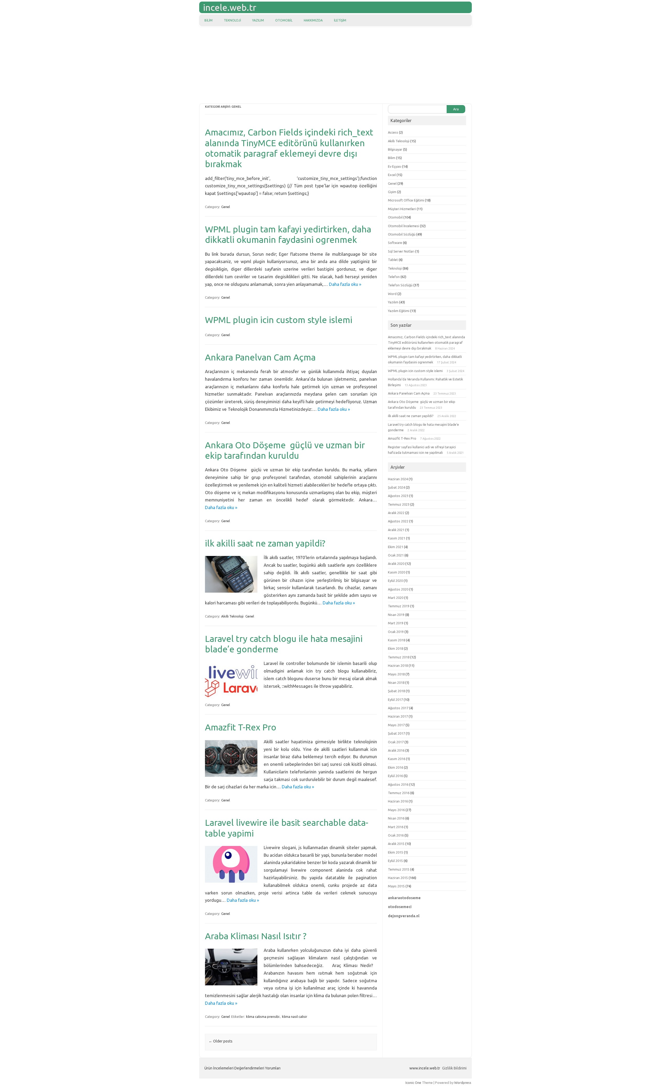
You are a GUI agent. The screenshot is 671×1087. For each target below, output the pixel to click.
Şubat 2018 (396, 691)
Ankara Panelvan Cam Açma (260, 357)
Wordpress (462, 1082)
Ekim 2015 (395, 852)
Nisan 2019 (396, 614)
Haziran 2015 (398, 878)
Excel (392, 175)
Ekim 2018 (395, 648)
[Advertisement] (335, 65)
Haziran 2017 (398, 716)
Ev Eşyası (394, 166)
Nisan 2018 (396, 682)
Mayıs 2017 (396, 725)
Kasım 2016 (396, 759)
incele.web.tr (229, 7)
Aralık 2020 (396, 563)
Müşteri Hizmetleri (402, 209)
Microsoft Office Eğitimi (406, 200)
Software (395, 242)
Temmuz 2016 (398, 793)
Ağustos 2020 (398, 589)
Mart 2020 (395, 597)
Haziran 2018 (398, 665)
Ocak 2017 (396, 742)
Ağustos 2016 (398, 784)
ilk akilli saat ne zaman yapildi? (265, 543)
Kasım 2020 (396, 572)
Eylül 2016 (395, 776)
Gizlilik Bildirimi (454, 1068)
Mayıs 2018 (396, 674)
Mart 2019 (395, 623)
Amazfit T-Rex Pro (240, 727)
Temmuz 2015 (398, 869)
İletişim (340, 20)
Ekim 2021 (395, 547)
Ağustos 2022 (398, 521)
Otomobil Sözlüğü (401, 234)
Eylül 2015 (395, 860)
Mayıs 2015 (396, 886)
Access (393, 132)
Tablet (393, 259)
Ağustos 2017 (398, 708)
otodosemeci (400, 907)
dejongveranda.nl (403, 916)
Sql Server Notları (401, 251)
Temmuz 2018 (398, 657)
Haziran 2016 (398, 801)
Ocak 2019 (396, 631)
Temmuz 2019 (398, 606)
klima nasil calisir (294, 1016)
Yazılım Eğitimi (398, 311)
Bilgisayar (395, 149)
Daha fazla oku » (345, 284)
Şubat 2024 (396, 487)
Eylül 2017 (395, 699)
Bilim (208, 20)
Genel (225, 207)
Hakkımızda (313, 20)
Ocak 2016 (396, 835)
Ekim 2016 (395, 767)
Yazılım (258, 20)
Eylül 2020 (395, 580)
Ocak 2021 (396, 555)
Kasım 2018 (396, 640)
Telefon (394, 276)
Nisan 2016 (396, 818)
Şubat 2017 (396, 733)
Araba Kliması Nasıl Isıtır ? (255, 936)
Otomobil (284, 20)
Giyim (392, 192)
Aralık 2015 (396, 843)
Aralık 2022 (396, 513)
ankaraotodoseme (404, 898)
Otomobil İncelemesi (403, 226)
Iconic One (413, 1082)
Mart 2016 (395, 827)
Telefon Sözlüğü (400, 285)
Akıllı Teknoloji (232, 616)
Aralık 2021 (396, 530)
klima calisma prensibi (262, 1016)
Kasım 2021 (396, 538)
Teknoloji (232, 20)
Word (392, 294)
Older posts (220, 1041)
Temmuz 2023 (398, 504)
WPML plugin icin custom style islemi (278, 320)
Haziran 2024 (398, 479)
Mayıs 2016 (396, 810)
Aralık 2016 (396, 750)
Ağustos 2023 (398, 496)
